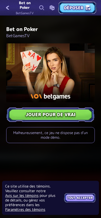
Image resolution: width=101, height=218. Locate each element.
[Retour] (7, 7)
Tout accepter (80, 198)
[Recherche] (41, 7)
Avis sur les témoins (22, 195)
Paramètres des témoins (25, 209)
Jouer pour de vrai (50, 114)
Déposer (73, 8)
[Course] (52, 7)
